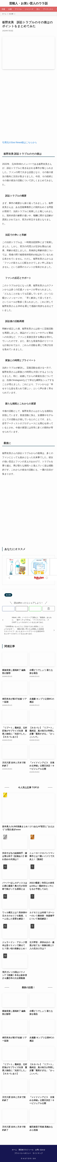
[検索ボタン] (53, 3)
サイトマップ (38, 1153)
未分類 (8, 595)
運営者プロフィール (26, 1150)
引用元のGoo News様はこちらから (19, 142)
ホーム (14, 1150)
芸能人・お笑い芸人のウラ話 (28, 3)
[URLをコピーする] (48, 608)
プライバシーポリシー (22, 1153)
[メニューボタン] (3, 3)
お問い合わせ (40, 1150)
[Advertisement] (28, 107)
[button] (8, 608)
